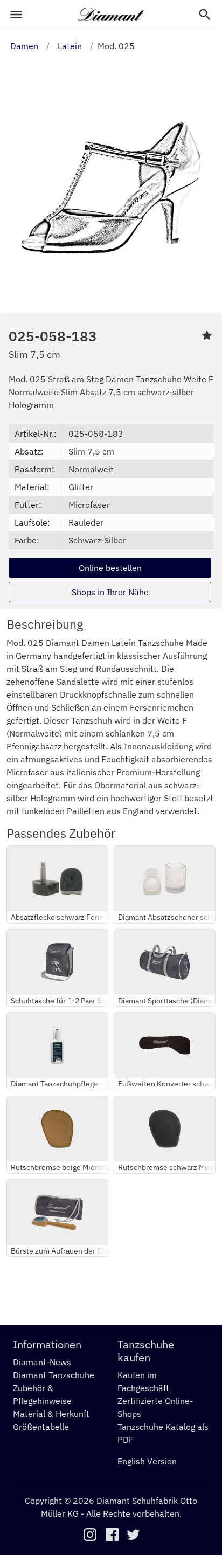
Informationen (47, 1344)
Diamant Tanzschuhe (53, 1375)
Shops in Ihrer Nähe (110, 592)
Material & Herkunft (51, 1413)
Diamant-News (42, 1362)
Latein (70, 45)
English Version (147, 1461)
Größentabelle (41, 1426)
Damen (24, 45)
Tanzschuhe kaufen (145, 1351)
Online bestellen (110, 567)
